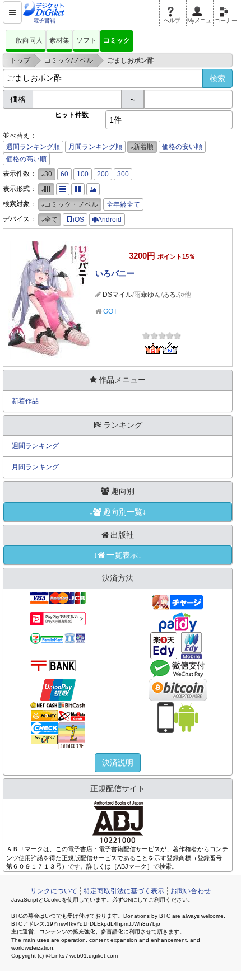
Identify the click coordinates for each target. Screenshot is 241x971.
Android (110, 219)
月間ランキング (35, 467)
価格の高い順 (26, 159)
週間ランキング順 (33, 147)
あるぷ (173, 294)
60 (64, 174)
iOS (78, 219)
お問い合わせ (190, 891)
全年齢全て (123, 204)
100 (83, 174)
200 (103, 174)
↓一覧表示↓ (118, 554)
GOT (110, 311)
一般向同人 (26, 40)
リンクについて (53, 891)
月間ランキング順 (95, 147)
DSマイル (117, 294)
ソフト (86, 40)
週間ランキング (35, 446)
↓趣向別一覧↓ (117, 511)
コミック (116, 40)
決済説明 (117, 762)
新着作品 (25, 401)
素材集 (59, 40)
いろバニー (115, 273)
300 (123, 174)
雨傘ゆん (147, 294)
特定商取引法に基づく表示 (124, 891)
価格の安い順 (182, 147)
